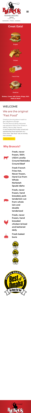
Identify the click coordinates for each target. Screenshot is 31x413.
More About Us (9, 139)
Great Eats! (15, 26)
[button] (27, 12)
